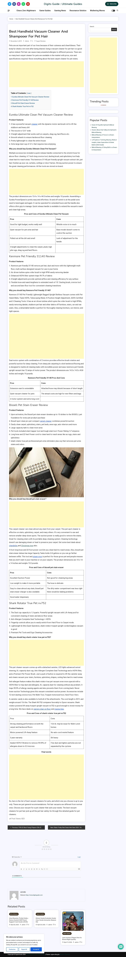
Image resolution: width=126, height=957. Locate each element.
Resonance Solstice (78, 10)
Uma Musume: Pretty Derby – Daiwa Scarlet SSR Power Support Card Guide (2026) (19, 920)
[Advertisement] (46, 74)
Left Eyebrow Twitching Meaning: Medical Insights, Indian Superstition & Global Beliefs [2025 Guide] (104, 142)
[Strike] (29, 869)
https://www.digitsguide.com (34, 895)
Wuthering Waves (97, 10)
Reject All (24, 949)
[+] (47, 869)
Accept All (36, 949)
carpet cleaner (46, 421)
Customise (12, 949)
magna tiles (59, 709)
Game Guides (45, 10)
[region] (24, 943)
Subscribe (113, 4)
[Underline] (26, 869)
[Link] (42, 869)
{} (44, 869)
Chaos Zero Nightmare (26, 10)
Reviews (43, 41)
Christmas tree (27, 546)
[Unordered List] (34, 869)
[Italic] (24, 869)
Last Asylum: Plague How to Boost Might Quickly (72, 938)
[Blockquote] (37, 869)
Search (92, 26)
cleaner (35, 124)
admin (27, 41)
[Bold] (21, 869)
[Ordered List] (31, 869)
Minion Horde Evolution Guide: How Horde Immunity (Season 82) (46, 920)
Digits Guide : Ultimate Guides (63, 4)
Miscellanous (14, 914)
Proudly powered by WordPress (35, 954)
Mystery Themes (65, 954)
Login (79, 857)
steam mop (37, 556)
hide (29, 93)
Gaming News (60, 10)
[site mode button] (113, 11)
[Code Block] (39, 869)
